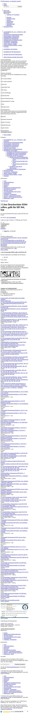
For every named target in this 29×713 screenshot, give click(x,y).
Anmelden (9, 14)
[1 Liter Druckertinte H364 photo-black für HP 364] (13, 243)
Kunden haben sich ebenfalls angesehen (10, 600)
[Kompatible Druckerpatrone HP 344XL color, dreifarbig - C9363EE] (14, 529)
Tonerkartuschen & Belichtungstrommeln (13, 142)
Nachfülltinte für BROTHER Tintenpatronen (17, 151)
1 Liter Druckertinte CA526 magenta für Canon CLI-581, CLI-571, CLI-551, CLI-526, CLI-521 (14, 353)
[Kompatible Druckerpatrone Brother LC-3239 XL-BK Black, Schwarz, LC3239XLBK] (14, 454)
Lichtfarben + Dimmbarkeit (10, 194)
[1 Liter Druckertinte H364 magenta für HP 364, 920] (13, 241)
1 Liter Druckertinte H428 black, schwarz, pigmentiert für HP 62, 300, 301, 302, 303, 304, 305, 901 (14, 380)
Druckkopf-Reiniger (8, 170)
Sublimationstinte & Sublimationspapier (13, 149)
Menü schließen (7, 12)
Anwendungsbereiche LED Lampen (12, 191)
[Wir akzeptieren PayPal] (4, 200)
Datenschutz (6, 183)
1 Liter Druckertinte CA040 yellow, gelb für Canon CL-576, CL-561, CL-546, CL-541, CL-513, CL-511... (14, 328)
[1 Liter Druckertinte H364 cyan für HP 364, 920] (12, 240)
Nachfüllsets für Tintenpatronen (11, 146)
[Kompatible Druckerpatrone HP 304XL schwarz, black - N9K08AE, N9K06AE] (14, 490)
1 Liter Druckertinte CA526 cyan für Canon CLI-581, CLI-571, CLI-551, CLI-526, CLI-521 (13, 500)
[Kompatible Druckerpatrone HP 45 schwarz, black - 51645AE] (14, 538)
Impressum (6, 185)
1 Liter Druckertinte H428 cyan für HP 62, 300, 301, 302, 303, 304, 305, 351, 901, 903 (14, 373)
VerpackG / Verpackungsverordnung (12, 195)
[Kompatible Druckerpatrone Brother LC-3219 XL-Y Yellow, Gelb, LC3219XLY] (14, 429)
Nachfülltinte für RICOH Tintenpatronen (16, 169)
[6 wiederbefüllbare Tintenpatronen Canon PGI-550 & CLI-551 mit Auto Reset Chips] (14, 578)
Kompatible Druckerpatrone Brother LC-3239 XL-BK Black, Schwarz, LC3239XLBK (13, 456)
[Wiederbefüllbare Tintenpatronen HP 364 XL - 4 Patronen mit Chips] (14, 474)
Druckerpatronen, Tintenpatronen (11, 143)
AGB (5, 181)
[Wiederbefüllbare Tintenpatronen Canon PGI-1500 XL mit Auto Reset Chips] (14, 556)
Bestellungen (10, 22)
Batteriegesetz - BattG (9, 198)
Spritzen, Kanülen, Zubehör (10, 173)
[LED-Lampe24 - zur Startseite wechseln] (11, 1)
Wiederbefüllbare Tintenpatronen (11, 145)
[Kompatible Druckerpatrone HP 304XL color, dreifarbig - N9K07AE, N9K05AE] (14, 482)
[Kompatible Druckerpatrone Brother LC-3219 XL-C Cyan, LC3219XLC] (14, 445)
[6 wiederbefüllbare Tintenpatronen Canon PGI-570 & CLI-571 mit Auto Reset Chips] (14, 505)
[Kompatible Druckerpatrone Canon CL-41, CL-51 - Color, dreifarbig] (14, 548)
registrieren (16, 14)
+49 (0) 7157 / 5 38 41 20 (7, 623)
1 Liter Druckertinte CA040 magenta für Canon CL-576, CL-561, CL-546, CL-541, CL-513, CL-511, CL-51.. (14, 335)
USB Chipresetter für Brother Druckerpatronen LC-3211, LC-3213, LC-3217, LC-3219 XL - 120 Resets (14, 387)
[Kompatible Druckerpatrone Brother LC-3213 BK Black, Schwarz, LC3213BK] (14, 421)
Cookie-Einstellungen (9, 182)
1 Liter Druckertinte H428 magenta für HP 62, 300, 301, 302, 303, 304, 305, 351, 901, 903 (14, 367)
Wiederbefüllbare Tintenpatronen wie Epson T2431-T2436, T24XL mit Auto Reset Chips (13, 345)
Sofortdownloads (11, 24)
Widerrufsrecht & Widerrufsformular (12, 187)
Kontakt (5, 186)
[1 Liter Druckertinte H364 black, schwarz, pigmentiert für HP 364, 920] (14, 239)
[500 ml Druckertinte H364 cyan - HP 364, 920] (12, 319)
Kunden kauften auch (6, 298)
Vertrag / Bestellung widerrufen (7, 629)
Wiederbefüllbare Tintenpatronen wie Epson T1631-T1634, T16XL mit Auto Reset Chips (13, 588)
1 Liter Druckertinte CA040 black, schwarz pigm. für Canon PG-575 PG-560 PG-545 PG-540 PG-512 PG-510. (14, 316)
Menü (5, 3)
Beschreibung (4, 244)
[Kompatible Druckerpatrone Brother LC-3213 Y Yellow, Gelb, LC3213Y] (14, 393)
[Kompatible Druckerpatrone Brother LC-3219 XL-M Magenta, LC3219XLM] (14, 437)
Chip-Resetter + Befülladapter (11, 172)
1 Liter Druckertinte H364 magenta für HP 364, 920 (14, 302)
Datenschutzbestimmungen (13, 667)
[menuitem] (16, 3)
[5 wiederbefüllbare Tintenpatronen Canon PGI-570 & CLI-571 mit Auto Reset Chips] (14, 513)
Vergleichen (3, 225)
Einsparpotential (7, 193)
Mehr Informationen (18, 707)
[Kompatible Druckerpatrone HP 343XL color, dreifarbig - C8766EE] (14, 521)
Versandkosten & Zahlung (10, 189)
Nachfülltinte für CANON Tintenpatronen (16, 153)
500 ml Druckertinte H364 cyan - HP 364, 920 (14, 320)
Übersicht (9, 17)
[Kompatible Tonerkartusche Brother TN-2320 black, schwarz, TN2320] (14, 564)
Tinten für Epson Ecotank (10, 147)
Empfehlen (3, 228)
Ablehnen (3, 709)
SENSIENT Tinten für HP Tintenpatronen (16, 167)
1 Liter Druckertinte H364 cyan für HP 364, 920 (14, 339)
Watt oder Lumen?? (8, 190)
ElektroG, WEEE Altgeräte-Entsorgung (13, 197)
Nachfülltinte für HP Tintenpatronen (15, 155)
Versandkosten (4, 672)
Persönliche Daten (11, 18)
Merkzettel (9, 25)
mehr (15, 248)
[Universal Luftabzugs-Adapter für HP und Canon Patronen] (14, 462)
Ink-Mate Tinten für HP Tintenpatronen (19, 157)
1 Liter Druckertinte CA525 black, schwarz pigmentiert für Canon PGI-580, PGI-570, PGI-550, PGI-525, (14, 360)
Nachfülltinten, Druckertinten (10, 150)
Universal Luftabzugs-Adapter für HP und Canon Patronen (14, 463)
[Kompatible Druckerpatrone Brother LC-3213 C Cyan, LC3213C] (14, 411)
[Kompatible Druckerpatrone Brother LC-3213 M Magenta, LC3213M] (14, 402)
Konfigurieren (9, 709)
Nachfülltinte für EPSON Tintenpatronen (16, 154)
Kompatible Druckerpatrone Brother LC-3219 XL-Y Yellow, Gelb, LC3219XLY (13, 431)
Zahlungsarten (10, 21)
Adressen (9, 20)
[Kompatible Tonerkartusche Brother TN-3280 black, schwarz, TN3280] (14, 594)
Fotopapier (6, 176)
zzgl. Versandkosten (11, 217)
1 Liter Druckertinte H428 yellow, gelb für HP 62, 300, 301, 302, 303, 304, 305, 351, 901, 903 (13, 470)
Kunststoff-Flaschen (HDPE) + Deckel (13, 174)
